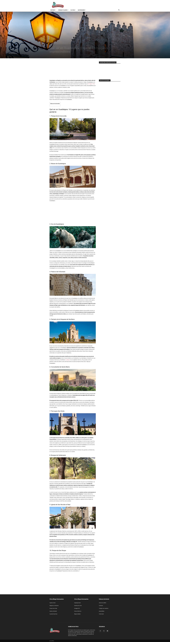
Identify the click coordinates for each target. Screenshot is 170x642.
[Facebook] (100, 631)
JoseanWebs (101, 611)
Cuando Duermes (53, 614)
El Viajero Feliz (91, 83)
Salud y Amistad (53, 611)
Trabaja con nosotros (103, 608)
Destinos (52, 10)
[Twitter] (104, 631)
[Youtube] (107, 631)
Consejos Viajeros (62, 10)
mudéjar (67, 359)
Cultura (72, 10)
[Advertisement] (96, 5)
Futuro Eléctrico (77, 611)
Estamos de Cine (78, 605)
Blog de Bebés (77, 614)
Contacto (101, 605)
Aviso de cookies (102, 602)
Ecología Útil (77, 608)
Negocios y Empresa (54, 605)
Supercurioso (52, 602)
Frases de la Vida (53, 608)
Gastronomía (81, 10)
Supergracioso (77, 602)
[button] (118, 10)
